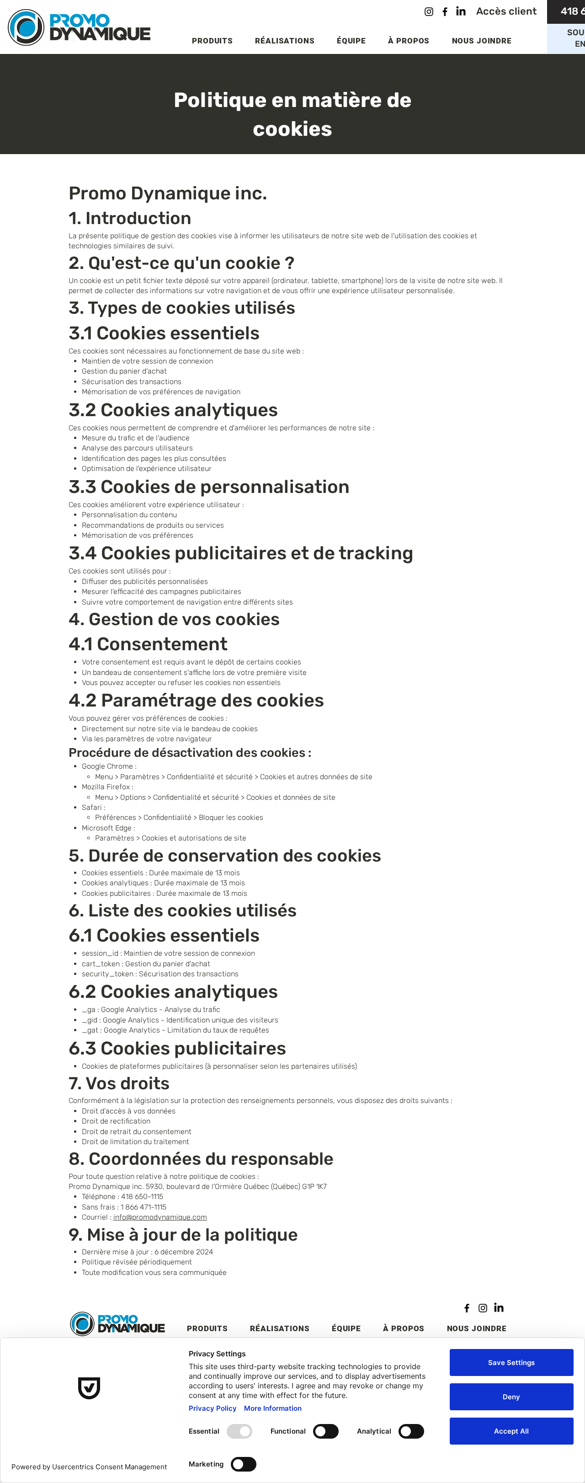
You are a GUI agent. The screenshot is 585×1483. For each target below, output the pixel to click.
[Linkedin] (461, 11)
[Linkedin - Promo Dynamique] (499, 1308)
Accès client (506, 11)
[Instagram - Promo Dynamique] (483, 1308)
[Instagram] (429, 11)
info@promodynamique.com (160, 1217)
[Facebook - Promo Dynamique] (467, 1308)
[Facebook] (445, 11)
